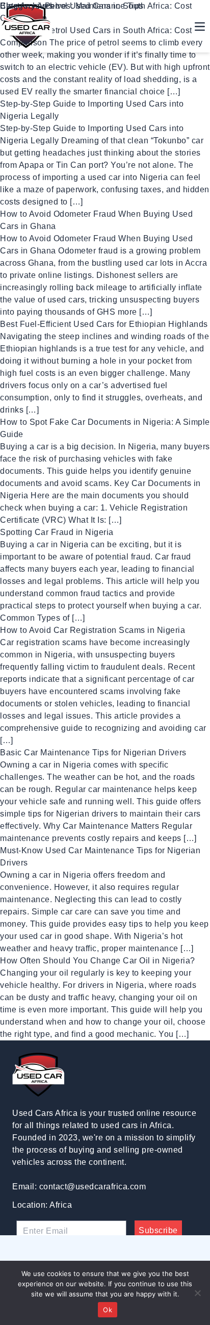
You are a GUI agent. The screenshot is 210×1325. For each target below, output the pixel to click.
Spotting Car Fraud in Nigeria (57, 532)
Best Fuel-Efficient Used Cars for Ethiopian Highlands (104, 324)
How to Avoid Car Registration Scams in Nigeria (92, 630)
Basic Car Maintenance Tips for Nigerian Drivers (93, 752)
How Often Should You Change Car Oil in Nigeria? (97, 960)
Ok (107, 1310)
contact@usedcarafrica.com (92, 1186)
